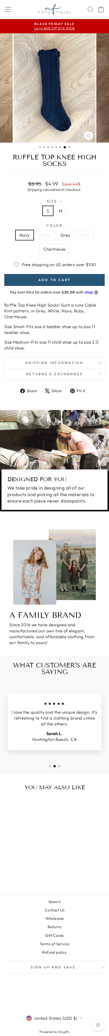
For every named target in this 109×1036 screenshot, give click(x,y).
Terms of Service (54, 943)
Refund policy (54, 952)
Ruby (84, 235)
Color (54, 225)
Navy (25, 235)
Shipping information (55, 363)
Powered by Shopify (54, 1032)
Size (54, 201)
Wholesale (54, 918)
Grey (65, 235)
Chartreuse (54, 249)
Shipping (34, 189)
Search (54, 901)
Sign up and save (53, 967)
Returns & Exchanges (54, 374)
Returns (54, 926)
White (45, 235)
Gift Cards (54, 935)
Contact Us (54, 910)
